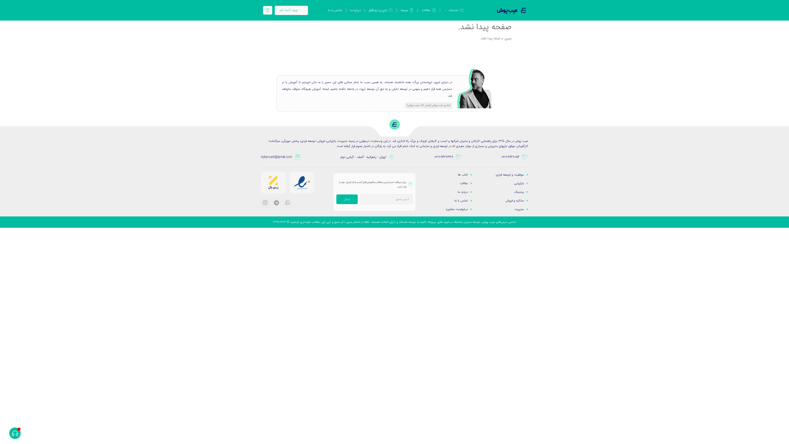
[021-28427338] (459, 157)
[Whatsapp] (287, 203)
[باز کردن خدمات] (446, 10)
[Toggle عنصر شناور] (15, 433)
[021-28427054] (525, 157)
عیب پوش (507, 11)
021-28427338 (443, 157)
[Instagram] (265, 203)
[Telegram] (276, 203)
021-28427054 (510, 157)
